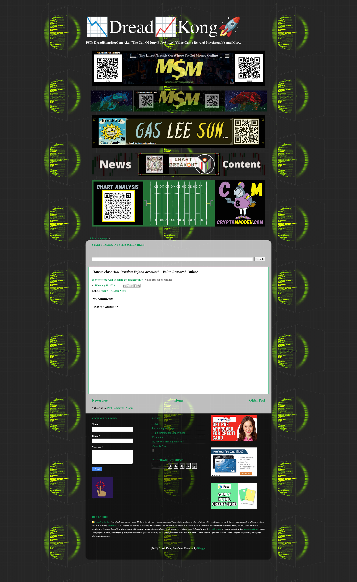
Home (178, 400)
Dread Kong (113, 525)
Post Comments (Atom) (120, 408)
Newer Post (100, 400)
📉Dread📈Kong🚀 (163, 25)
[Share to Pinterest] (139, 286)
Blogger (201, 548)
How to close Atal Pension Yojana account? (117, 279)
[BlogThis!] (128, 286)
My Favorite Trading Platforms (168, 441)
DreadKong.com (215, 529)
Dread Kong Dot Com (102, 522)
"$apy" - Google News (113, 291)
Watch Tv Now (159, 445)
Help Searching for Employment (168, 432)
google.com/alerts (251, 529)
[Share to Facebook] (135, 286)
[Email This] (124, 286)
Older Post (257, 400)
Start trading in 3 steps (163, 428)
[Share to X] (132, 286)
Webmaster (157, 437)
